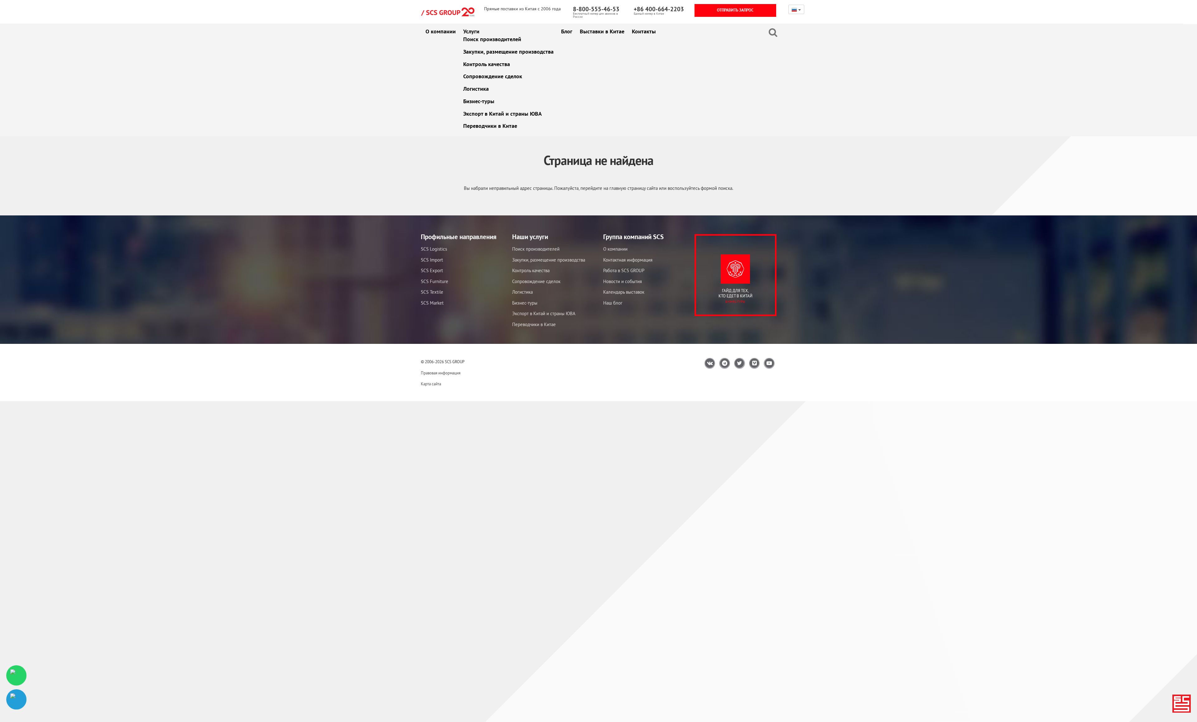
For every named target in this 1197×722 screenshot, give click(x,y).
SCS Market (432, 303)
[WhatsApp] (16, 675)
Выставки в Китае (602, 31)
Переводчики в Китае (490, 125)
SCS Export (432, 270)
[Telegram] (16, 699)
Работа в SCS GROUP (623, 270)
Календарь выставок (623, 292)
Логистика (476, 88)
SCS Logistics (434, 249)
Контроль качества (486, 64)
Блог (566, 31)
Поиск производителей (492, 39)
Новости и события (622, 281)
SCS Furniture (434, 281)
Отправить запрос (735, 10)
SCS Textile (432, 292)
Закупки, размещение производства (508, 51)
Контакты (644, 31)
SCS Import (432, 260)
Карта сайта (431, 384)
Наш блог (613, 303)
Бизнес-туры (478, 101)
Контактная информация (627, 260)
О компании (440, 31)
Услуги (471, 31)
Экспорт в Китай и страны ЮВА (502, 113)
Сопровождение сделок (492, 76)
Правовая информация (440, 373)
